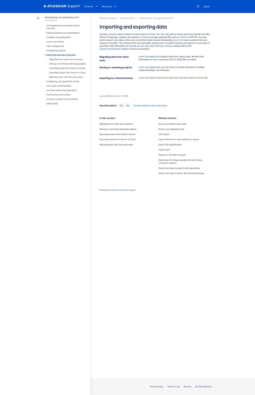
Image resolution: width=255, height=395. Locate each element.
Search (198, 6)
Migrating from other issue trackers (66, 59)
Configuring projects (56, 50)
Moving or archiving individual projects (67, 63)
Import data (164, 149)
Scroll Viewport (129, 190)
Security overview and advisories (62, 99)
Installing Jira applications (58, 37)
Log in (206, 6)
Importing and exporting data (61, 55)
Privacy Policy (157, 386)
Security (187, 386)
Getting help (52, 103)
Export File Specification (170, 144)
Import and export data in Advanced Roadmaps (181, 173)
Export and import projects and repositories (179, 168)
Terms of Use (173, 386)
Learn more (144, 56)
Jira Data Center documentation (61, 90)
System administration (110, 49)
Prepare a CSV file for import (172, 155)
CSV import (163, 134)
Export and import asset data (172, 124)
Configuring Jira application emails (62, 81)
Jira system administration (58, 86)
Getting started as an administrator (63, 33)
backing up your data (139, 46)
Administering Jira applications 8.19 (62, 17)
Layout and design (55, 41)
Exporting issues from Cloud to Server (67, 68)
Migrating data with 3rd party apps (66, 77)
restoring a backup (164, 46)
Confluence (114, 190)
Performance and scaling (58, 94)
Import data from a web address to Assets (178, 139)
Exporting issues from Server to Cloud (67, 72)
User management (55, 46)
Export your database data (171, 129)
